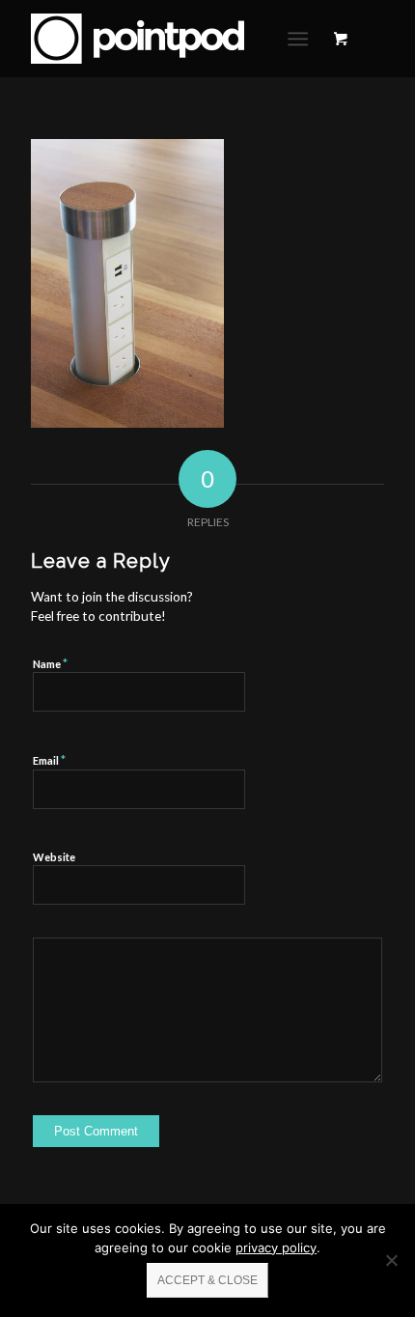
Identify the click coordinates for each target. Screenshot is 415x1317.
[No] (391, 1260)
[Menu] (298, 38)
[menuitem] (302, 38)
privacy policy (276, 1247)
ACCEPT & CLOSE (207, 1280)
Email (49, 760)
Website (54, 857)
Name (50, 663)
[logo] (172, 38)
